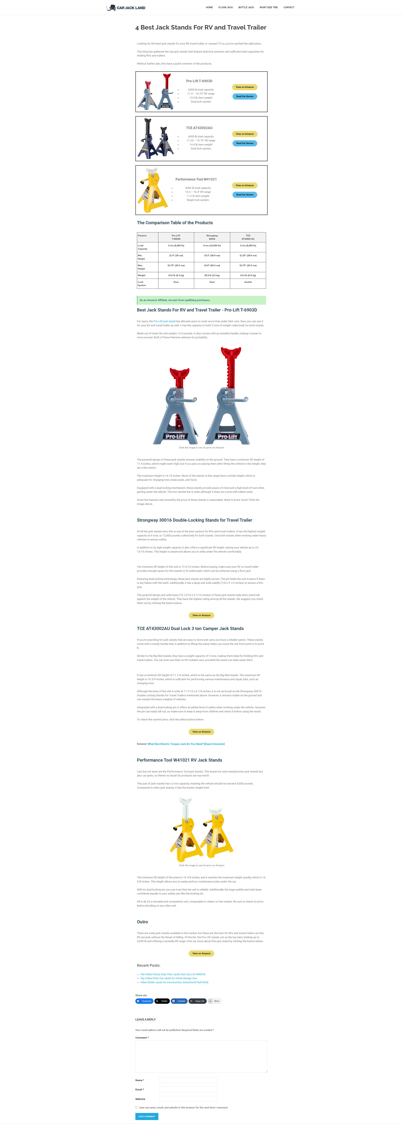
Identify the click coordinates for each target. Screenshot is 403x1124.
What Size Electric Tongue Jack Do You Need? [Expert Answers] (186, 743)
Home (209, 7)
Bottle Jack (246, 7)
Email (139, 1089)
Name (139, 1080)
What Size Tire (269, 7)
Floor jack (226, 7)
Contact (289, 7)
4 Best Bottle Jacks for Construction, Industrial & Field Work (174, 982)
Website (140, 1098)
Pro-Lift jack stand (164, 321)
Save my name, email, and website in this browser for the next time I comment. (183, 1107)
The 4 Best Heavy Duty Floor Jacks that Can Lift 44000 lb (172, 974)
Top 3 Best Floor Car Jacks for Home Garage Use (168, 978)
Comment (142, 1037)
